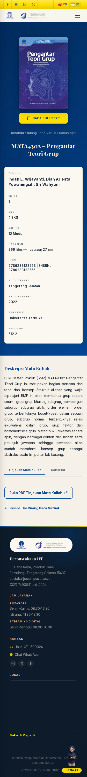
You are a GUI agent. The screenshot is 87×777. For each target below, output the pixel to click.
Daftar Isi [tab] (58, 470)
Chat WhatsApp (27, 655)
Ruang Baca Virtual (41, 133)
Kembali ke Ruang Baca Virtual (34, 508)
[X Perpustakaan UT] (21, 663)
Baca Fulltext (46, 118)
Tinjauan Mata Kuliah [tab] (24, 470)
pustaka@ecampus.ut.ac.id (30, 579)
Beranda (17, 133)
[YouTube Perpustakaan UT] (16, 4)
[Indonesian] (75, 4)
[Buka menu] (77, 15)
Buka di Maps (20, 735)
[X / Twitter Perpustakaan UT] (33, 4)
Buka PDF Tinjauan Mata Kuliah (35, 493)
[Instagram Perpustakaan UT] (25, 4)
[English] (62, 4)
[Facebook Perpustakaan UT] (7, 4)
